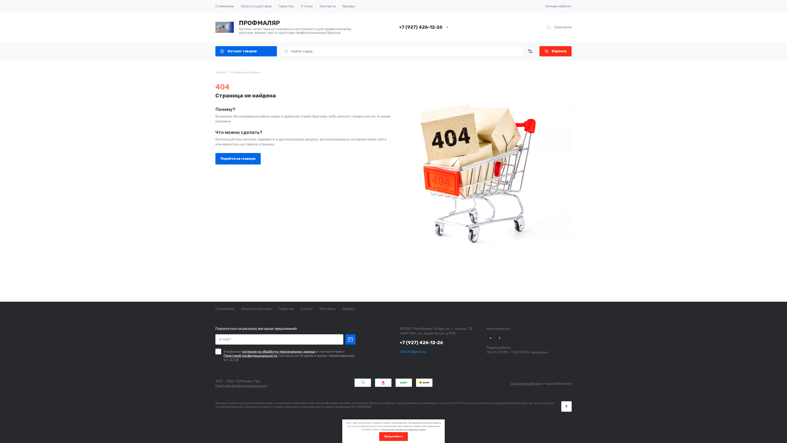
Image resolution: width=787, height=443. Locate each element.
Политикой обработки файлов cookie (403, 429)
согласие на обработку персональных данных (278, 352)
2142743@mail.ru (413, 352)
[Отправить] (350, 339)
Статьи (307, 6)
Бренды (348, 6)
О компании (224, 6)
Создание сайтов (525, 384)
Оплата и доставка (256, 6)
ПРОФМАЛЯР (259, 23)
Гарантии (286, 6)
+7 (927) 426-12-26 (420, 27)
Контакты (327, 6)
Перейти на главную (238, 159)
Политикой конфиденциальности (250, 356)
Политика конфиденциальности (241, 386)
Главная (220, 72)
